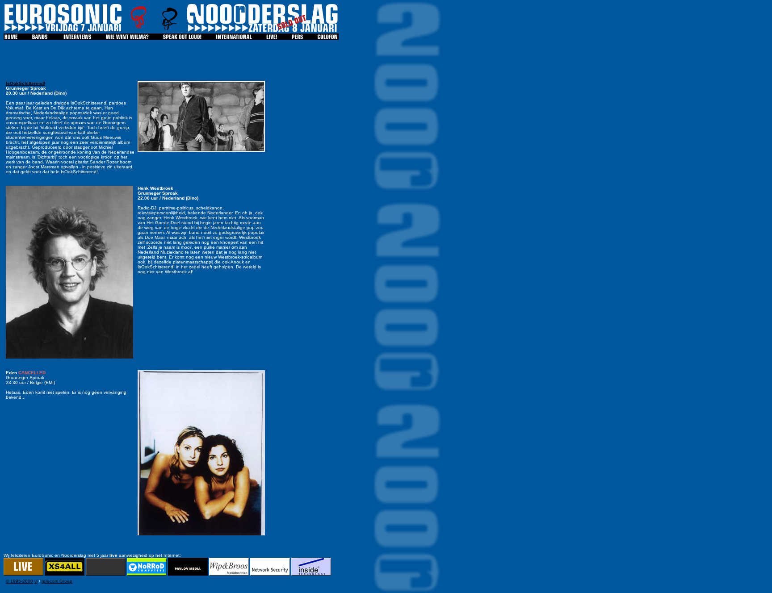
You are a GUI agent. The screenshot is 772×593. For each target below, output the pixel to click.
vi (36, 581)
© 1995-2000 (19, 581)
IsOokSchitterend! (25, 83)
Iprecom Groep (57, 581)
